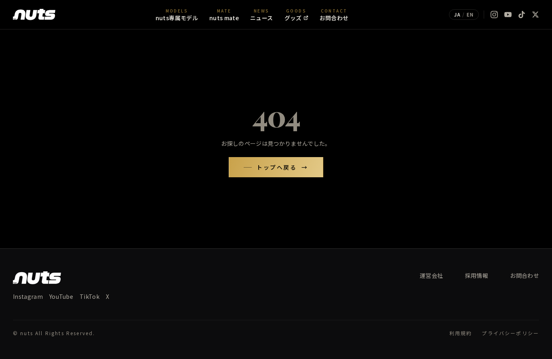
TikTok (89, 296)
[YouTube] (508, 14)
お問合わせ (524, 275)
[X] (535, 14)
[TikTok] (521, 14)
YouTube (61, 296)
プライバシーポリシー (510, 333)
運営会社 (431, 275)
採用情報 (476, 275)
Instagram (28, 296)
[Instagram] (494, 14)
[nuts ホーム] (34, 14)
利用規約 (460, 333)
